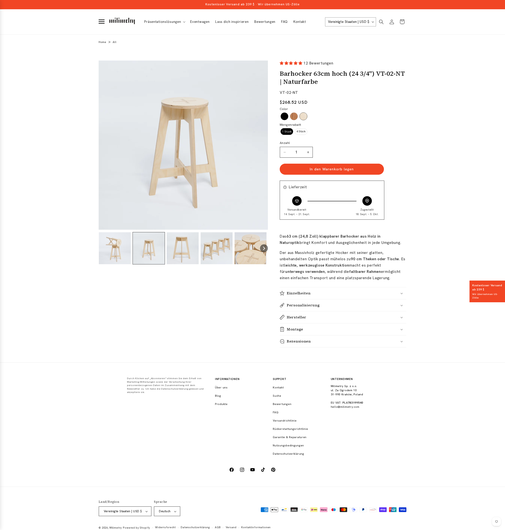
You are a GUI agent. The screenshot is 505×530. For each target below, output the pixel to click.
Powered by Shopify (136, 527)
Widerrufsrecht (165, 527)
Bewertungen (282, 404)
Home (102, 42)
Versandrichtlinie (284, 420)
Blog (218, 396)
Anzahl (285, 143)
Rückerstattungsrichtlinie (290, 429)
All (114, 42)
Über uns (221, 387)
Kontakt (278, 387)
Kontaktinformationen (256, 527)
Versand (231, 527)
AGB (218, 527)
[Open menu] (102, 22)
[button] (164, 22)
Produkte (221, 404)
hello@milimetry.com (345, 407)
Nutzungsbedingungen (288, 445)
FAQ (275, 412)
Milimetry (115, 527)
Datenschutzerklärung (288, 453)
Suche (277, 396)
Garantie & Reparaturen (290, 437)
